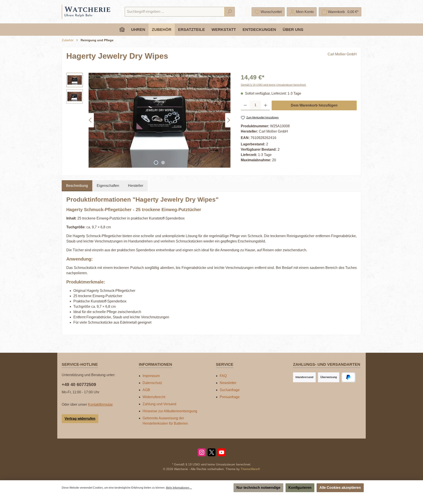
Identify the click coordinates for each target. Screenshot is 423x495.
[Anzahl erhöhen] (265, 105)
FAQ (223, 376)
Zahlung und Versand (159, 404)
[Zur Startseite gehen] (86, 12)
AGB (146, 390)
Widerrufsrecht (154, 397)
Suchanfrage (230, 390)
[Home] (122, 29)
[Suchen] (229, 12)
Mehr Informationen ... (179, 487)
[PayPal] (348, 377)
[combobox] (174, 12)
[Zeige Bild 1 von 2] (156, 162)
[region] (149, 120)
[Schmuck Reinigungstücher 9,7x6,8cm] (159, 120)
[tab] (77, 185)
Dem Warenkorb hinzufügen (314, 105)
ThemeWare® (250, 469)
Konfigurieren (300, 487)
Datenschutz (152, 383)
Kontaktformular (100, 404)
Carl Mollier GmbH (342, 54)
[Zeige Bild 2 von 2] (163, 162)
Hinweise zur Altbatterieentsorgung (170, 411)
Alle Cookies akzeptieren (340, 487)
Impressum (151, 376)
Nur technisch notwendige (258, 487)
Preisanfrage (230, 397)
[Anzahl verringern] (245, 105)
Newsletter (228, 383)
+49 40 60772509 (79, 384)
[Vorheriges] (90, 120)
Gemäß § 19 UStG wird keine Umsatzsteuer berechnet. (273, 84)
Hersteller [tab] (135, 186)
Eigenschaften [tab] (108, 186)
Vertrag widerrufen (80, 418)
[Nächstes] (228, 120)
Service (224, 364)
